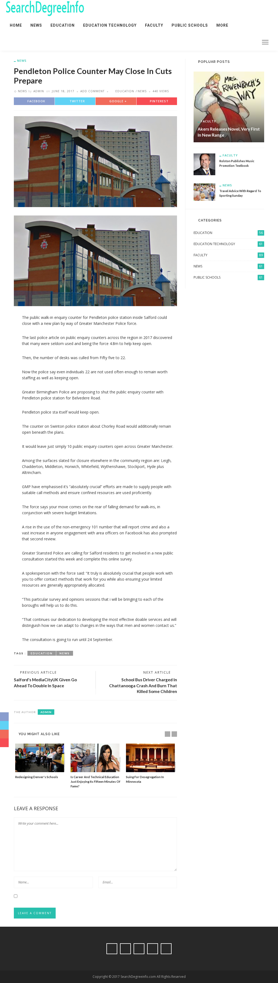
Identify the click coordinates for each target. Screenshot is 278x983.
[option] (40, 761)
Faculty (154, 25)
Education (62, 25)
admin (38, 91)
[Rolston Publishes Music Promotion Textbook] (204, 163)
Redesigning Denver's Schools (36, 777)
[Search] (252, 42)
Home (16, 25)
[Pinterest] (226, 42)
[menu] (265, 42)
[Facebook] (212, 42)
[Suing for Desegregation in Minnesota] (151, 758)
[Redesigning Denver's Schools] (40, 758)
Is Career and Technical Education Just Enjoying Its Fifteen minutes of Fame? (95, 781)
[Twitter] (219, 42)
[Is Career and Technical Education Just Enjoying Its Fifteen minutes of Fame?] (96, 758)
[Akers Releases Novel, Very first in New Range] (229, 106)
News (36, 25)
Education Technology (110, 25)
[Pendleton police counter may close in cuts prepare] (95, 161)
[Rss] (240, 42)
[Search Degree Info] (45, 8)
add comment (92, 91)
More (222, 25)
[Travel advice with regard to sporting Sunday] (204, 191)
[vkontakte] (233, 42)
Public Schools (190, 25)
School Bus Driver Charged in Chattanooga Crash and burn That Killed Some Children (143, 685)
